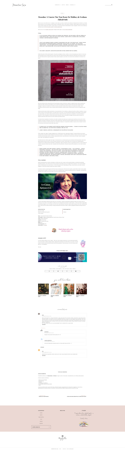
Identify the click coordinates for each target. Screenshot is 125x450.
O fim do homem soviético (49, 26)
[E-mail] (75, 271)
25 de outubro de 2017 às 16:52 (46, 352)
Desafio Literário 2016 (49, 29)
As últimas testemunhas (58, 26)
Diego (43, 315)
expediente (57, 4)
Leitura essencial (59, 268)
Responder (43, 324)
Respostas (43, 328)
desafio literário (52, 268)
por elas (70, 268)
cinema (41, 412)
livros (63, 268)
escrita (41, 414)
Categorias (72, 4)
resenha (74, 268)
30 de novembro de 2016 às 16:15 (49, 341)
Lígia (42, 351)
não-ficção (67, 268)
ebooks (67, 4)
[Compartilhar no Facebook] (49, 271)
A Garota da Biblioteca (68, 29)
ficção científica (41, 417)
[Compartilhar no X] (58, 271)
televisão (41, 423)
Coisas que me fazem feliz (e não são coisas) (76, 396)
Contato (63, 4)
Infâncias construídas (44, 396)
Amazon (45, 225)
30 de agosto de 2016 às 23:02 (49, 332)
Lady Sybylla (64, 266)
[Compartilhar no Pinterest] (67, 271)
